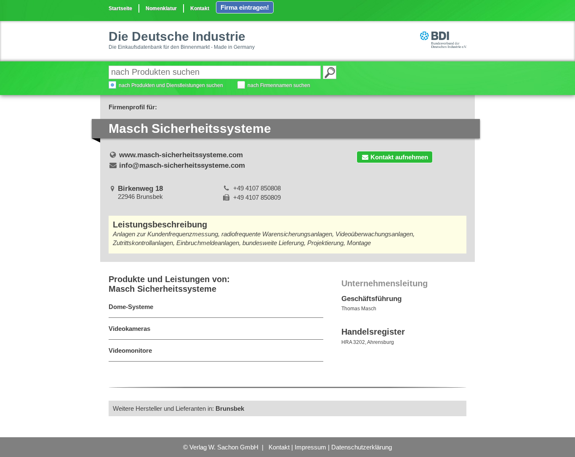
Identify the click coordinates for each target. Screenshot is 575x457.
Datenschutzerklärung (361, 447)
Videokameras (129, 328)
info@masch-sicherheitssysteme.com (182, 165)
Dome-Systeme (131, 306)
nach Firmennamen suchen (279, 85)
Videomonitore (130, 350)
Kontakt (199, 8)
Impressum (310, 447)
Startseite (120, 8)
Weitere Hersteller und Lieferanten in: (178, 408)
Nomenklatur (161, 8)
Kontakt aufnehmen (399, 157)
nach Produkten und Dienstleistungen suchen (171, 85)
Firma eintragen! (245, 7)
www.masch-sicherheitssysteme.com (181, 155)
